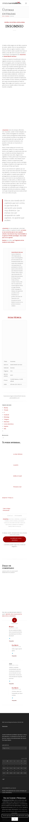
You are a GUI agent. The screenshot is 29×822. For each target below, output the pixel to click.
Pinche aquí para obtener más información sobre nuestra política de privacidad (14, 811)
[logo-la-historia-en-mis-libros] (12, 3)
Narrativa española (17, 524)
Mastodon (5, 726)
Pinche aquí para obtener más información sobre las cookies (15, 815)
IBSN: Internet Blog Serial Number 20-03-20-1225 (12, 722)
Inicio (3, 16)
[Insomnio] (14, 38)
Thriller (6, 522)
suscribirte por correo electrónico (14, 539)
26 (10, 773)
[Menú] (26, 3)
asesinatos (21, 521)
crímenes (17, 519)
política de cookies (17, 807)
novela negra (14, 521)
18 (7, 770)
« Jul (3, 779)
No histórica (13, 22)
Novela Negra (21, 22)
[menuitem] (22, 3)
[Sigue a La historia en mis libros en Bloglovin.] (14, 556)
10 (3, 768)
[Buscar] (22, 3)
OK (14, 819)
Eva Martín (19, 515)
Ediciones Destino (14, 522)
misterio (11, 519)
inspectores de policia (14, 526)
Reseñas (7, 16)
